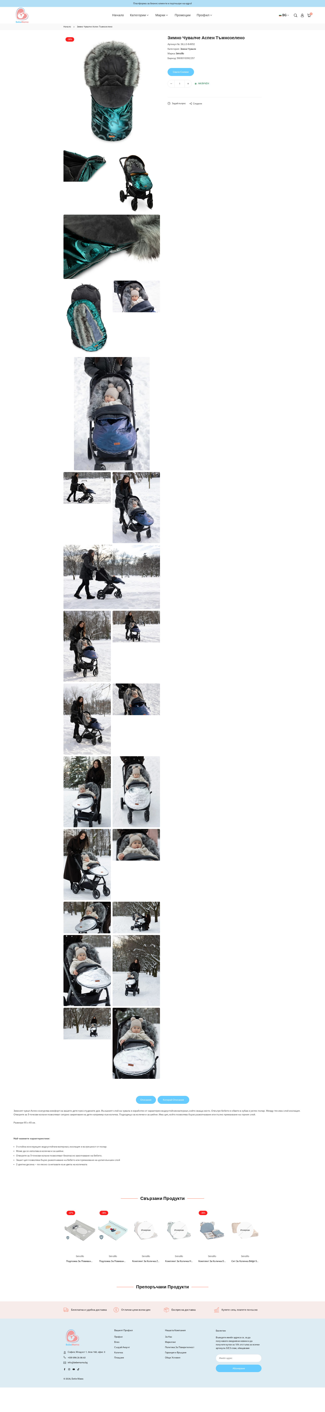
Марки (160, 15)
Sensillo (180, 53)
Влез (117, 1342)
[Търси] (295, 15)
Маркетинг (170, 1342)
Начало (118, 15)
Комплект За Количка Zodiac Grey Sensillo (155, 1261)
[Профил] (302, 15)
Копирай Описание (173, 1099)
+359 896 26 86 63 (76, 1357)
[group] (111, 92)
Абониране (239, 1368)
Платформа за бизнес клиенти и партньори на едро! (162, 3)
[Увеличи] (188, 83)
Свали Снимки (181, 72)
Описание (145, 1099)
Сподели (197, 103)
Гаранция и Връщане (176, 1352)
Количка (118, 1352)
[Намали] (171, 83)
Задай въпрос (178, 103)
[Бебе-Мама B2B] (22, 15)
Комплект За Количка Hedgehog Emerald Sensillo (191, 1261)
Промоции (183, 15)
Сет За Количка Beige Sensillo (247, 1261)
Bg (284, 15)
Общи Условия (172, 1357)
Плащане (119, 1357)
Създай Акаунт (122, 1347)
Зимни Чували (188, 49)
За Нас (168, 1337)
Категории (138, 15)
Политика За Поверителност (179, 1347)
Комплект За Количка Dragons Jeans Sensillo (222, 1261)
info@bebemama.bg (78, 1362)
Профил (203, 15)
